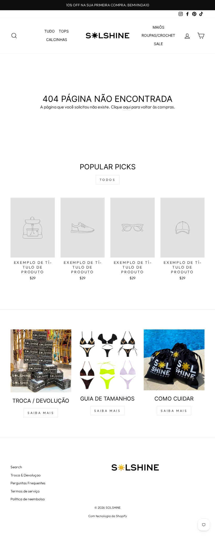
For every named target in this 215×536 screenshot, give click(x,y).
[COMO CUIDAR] (174, 359)
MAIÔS (158, 27)
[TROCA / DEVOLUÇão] (40, 360)
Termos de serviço (25, 491)
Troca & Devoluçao (25, 475)
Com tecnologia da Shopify (107, 516)
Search (16, 467)
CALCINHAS (56, 39)
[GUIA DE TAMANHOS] (107, 359)
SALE (158, 43)
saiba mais (41, 413)
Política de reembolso (27, 499)
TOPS (64, 31)
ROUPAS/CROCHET (158, 35)
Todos (108, 180)
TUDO (49, 31)
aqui (127, 106)
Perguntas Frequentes (27, 483)
